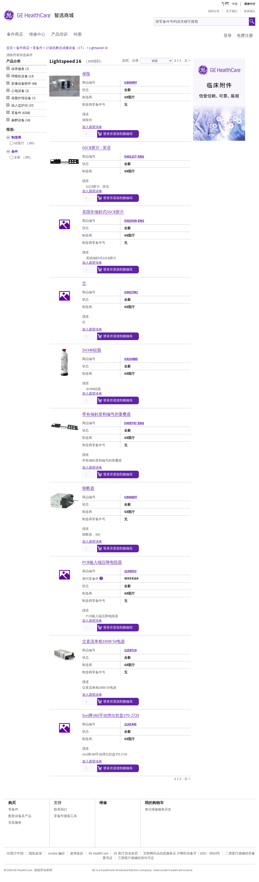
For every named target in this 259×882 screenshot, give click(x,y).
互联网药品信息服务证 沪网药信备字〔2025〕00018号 (181, 853)
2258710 (130, 650)
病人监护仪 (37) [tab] (22, 105)
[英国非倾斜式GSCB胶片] (64, 237)
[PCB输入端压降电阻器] (64, 588)
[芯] (64, 309)
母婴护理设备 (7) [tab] (23, 98)
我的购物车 (154, 802)
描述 (85, 114)
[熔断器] (64, 514)
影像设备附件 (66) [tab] (24, 83)
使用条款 (76, 853)
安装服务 (14, 822)
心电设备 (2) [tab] (20, 91)
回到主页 (213, 11)
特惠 (78, 34)
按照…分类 (130, 60)
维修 (103, 802)
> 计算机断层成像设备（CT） (64, 48)
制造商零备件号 (93, 104)
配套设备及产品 (19, 816)
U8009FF (130, 82)
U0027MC (131, 292)
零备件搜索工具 (65, 816)
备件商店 (15, 34)
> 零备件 (36, 48)
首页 (9, 48)
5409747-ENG (134, 423)
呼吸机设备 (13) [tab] (22, 76)
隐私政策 (35, 853)
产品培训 (59, 34)
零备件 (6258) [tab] (20, 113)
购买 (12, 802)
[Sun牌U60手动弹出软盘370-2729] (64, 741)
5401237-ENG (134, 156)
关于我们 (231, 11)
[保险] (64, 99)
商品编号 (88, 82)
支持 (57, 802)
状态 (85, 90)
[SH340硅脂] (64, 375)
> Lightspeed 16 (97, 48)
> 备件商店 (21, 48)
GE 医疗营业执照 (126, 853)
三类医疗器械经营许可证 (136, 858)
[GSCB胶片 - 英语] (64, 173)
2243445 (130, 724)
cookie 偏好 (56, 853)
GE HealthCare (98, 853)
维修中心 (37, 34)
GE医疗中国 (15, 853)
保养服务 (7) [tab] (20, 69)
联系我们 (249, 11)
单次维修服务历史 (158, 809)
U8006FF (130, 497)
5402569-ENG (134, 221)
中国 (235, 4)
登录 (228, 35)
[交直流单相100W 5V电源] (64, 667)
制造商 (87, 97)
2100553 (130, 571)
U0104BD (131, 359)
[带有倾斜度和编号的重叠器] (64, 440)
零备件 (13, 809)
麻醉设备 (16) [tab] (20, 120)
